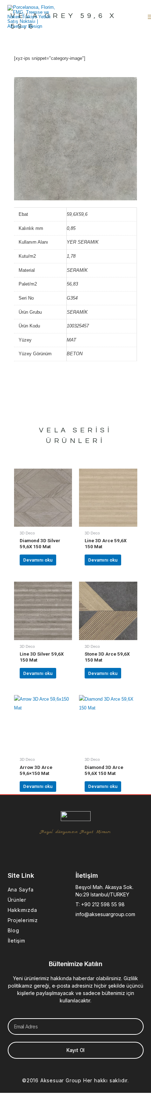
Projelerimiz (23, 920)
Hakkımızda (22, 910)
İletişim (16, 941)
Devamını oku (38, 560)
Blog (13, 930)
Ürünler (17, 900)
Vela (53, 430)
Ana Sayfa (21, 890)
